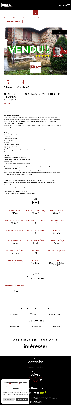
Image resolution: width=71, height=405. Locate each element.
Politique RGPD (51, 399)
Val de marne (17, 18)
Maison (32, 18)
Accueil (6, 18)
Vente (11, 18)
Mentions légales (31, 399)
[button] (65, 52)
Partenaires (43, 399)
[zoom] (35, 75)
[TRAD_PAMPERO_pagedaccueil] (7, 8)
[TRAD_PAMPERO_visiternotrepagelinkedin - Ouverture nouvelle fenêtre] (41, 380)
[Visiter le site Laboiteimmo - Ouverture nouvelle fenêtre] (35, 402)
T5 (36, 18)
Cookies (58, 398)
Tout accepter (22, 399)
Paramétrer (8, 399)
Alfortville (25, 18)
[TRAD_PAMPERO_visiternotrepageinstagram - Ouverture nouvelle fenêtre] (35, 380)
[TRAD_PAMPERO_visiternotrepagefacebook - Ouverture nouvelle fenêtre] (30, 380)
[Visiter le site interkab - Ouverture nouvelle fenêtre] (39, 392)
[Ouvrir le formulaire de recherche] (60, 5)
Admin (37, 399)
